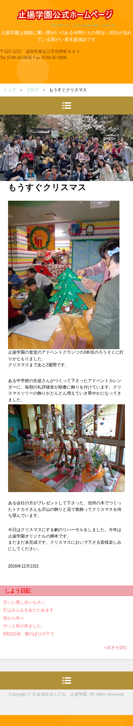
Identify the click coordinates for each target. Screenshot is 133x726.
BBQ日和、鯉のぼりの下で (28, 633)
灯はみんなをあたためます (28, 610)
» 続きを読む (115, 647)
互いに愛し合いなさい (24, 602)
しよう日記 (18, 590)
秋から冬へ (13, 618)
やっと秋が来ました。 (24, 625)
